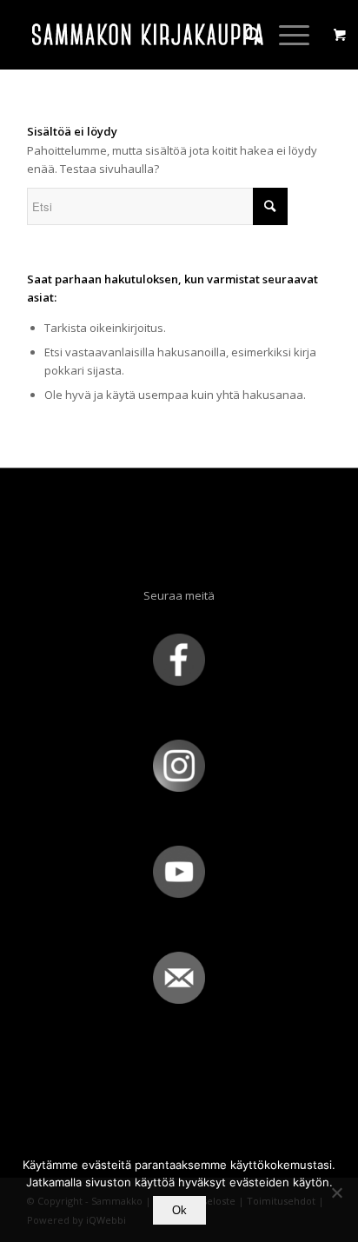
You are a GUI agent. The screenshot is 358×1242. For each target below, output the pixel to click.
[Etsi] (245, 35)
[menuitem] (245, 35)
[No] (336, 1192)
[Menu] (285, 35)
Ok (179, 1210)
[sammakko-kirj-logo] (148, 35)
